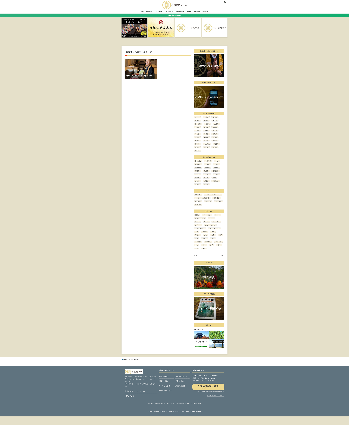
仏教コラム (179, 381)
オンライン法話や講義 (202, 198)
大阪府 (197, 127)
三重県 (206, 117)
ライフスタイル (214, 228)
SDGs (197, 215)
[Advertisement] (158, 420)
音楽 (204, 248)
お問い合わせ (130, 396)
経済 (219, 245)
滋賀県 (215, 140)
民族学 (205, 238)
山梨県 (206, 130)
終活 (211, 245)
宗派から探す (164, 376)
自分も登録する (180, 11)
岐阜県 (215, 130)
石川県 (197, 144)
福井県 (216, 144)
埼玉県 (207, 124)
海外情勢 (198, 242)
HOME (125, 359)
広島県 (215, 134)
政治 (205, 235)
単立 (217, 161)
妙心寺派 (198, 167)
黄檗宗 (206, 184)
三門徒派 (198, 161)
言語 (196, 248)
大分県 (216, 124)
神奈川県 (207, 144)
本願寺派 (215, 171)
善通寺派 (198, 164)
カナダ (197, 117)
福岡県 (197, 147)
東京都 (206, 140)
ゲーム (206, 221)
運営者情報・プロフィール (135, 391)
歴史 (196, 238)
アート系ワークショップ (212, 194)
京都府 (215, 117)
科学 (204, 245)
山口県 (197, 130)
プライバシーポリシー (193, 403)
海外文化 (208, 242)
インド (212, 218)
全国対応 (216, 198)
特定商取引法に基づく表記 (165, 403)
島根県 (206, 134)
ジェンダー (216, 221)
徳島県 (197, 137)
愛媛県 (206, 137)
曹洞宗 (206, 171)
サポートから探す (165, 391)
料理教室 (198, 201)
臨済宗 (197, 177)
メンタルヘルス (200, 228)
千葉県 (215, 120)
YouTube (197, 194)
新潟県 (197, 140)
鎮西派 (206, 181)
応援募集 (189, 11)
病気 (196, 245)
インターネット (200, 218)
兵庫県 (197, 120)
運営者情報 (197, 11)
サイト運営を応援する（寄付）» (215, 396)
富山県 (215, 127)
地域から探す (164, 381)
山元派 (207, 167)
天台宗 (216, 164)
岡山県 (197, 134)
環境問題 (218, 242)
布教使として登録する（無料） (208, 386)
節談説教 (208, 201)
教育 (212, 235)
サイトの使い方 (169, 11)
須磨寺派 (215, 181)
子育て (197, 235)
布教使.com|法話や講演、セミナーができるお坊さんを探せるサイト (170, 411)
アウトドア (207, 215)
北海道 (206, 120)
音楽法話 (198, 204)
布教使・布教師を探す (147, 11)
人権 (196, 231)
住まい (205, 231)
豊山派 (197, 181)
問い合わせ (205, 11)
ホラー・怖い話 (210, 225)
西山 (214, 177)
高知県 (197, 150)
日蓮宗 (197, 171)
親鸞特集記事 (180, 386)
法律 (212, 238)
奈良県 (206, 127)
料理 (220, 235)
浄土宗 (197, 174)
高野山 (197, 184)
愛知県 (215, 137)
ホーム (151, 403)
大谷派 (207, 164)
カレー (197, 221)
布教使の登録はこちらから (174, 15)
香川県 (215, 147)
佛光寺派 (208, 161)
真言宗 (216, 174)
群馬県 (206, 147)
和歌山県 (198, 124)
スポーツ (198, 225)
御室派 (216, 167)
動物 (212, 231)
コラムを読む (159, 11)
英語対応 (218, 201)
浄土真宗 (207, 174)
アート (217, 215)
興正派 (206, 177)
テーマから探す (164, 386)
